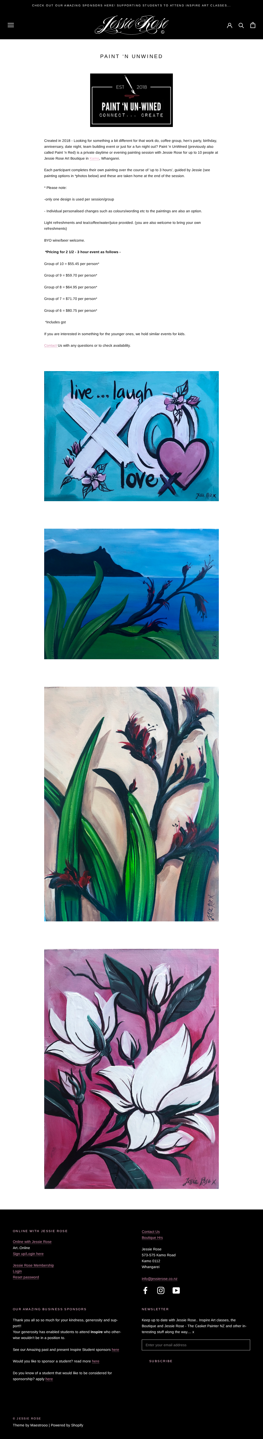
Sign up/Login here (28, 1254)
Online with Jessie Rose (32, 1242)
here (115, 1350)
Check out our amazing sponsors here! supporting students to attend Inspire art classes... (131, 5)
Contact (51, 345)
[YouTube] (176, 1290)
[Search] (241, 25)
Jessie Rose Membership (33, 1265)
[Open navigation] (11, 25)
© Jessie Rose (27, 1418)
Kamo (94, 158)
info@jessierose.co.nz (159, 1279)
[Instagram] (160, 1290)
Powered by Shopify (67, 1425)
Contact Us (151, 1232)
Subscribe (161, 1361)
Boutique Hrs (152, 1237)
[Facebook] (145, 1290)
